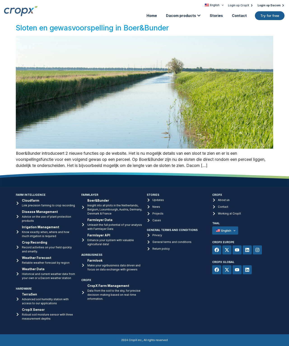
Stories (216, 15)
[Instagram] (257, 249)
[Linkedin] (247, 249)
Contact (239, 15)
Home (152, 15)
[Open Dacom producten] (199, 15)
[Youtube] (237, 249)
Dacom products (181, 15)
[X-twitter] (226, 249)
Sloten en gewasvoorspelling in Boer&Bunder (92, 27)
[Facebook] (216, 249)
